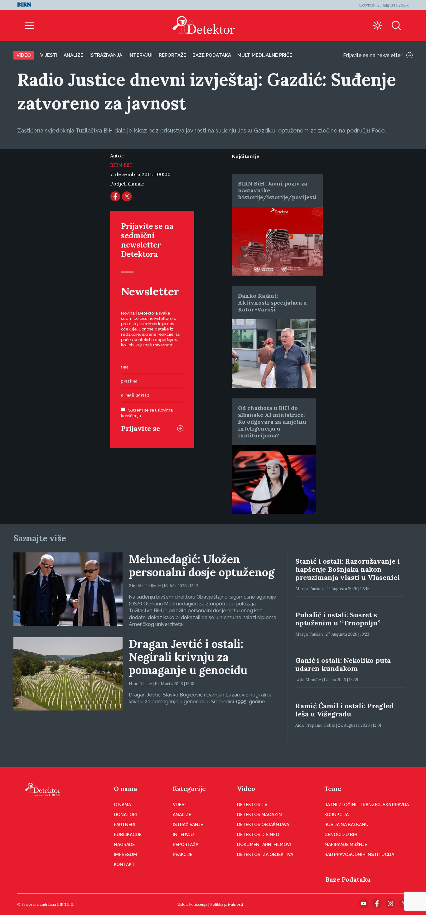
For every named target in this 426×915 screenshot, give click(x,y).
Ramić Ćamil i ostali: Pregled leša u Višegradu (344, 709)
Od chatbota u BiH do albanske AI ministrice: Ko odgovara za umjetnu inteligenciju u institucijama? (272, 421)
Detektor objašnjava (263, 824)
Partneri (124, 824)
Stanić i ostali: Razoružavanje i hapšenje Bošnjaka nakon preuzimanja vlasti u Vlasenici (347, 569)
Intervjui (140, 55)
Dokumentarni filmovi (264, 844)
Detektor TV (252, 804)
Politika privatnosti (226, 904)
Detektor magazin (259, 814)
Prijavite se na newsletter (373, 55)
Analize (73, 55)
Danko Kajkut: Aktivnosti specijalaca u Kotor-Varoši (272, 302)
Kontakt (124, 864)
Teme (332, 788)
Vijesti (48, 55)
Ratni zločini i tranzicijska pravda (366, 804)
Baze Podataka (348, 879)
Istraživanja (106, 55)
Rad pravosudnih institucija (359, 854)
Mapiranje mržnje (345, 844)
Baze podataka (211, 55)
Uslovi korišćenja (192, 904)
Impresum (125, 854)
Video (24, 55)
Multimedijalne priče (264, 55)
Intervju (183, 834)
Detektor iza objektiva (265, 854)
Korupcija (336, 814)
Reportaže (172, 55)
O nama (125, 788)
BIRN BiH (121, 165)
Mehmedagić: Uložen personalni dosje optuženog (201, 565)
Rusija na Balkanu (346, 824)
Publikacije (128, 834)
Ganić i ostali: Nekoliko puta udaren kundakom (343, 664)
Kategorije (189, 788)
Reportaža (185, 844)
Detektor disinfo (258, 834)
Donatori (125, 814)
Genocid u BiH (340, 834)
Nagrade (124, 844)
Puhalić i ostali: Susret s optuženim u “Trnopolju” (337, 618)
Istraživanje (188, 824)
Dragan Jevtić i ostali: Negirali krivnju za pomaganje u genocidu (188, 657)
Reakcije (182, 854)
